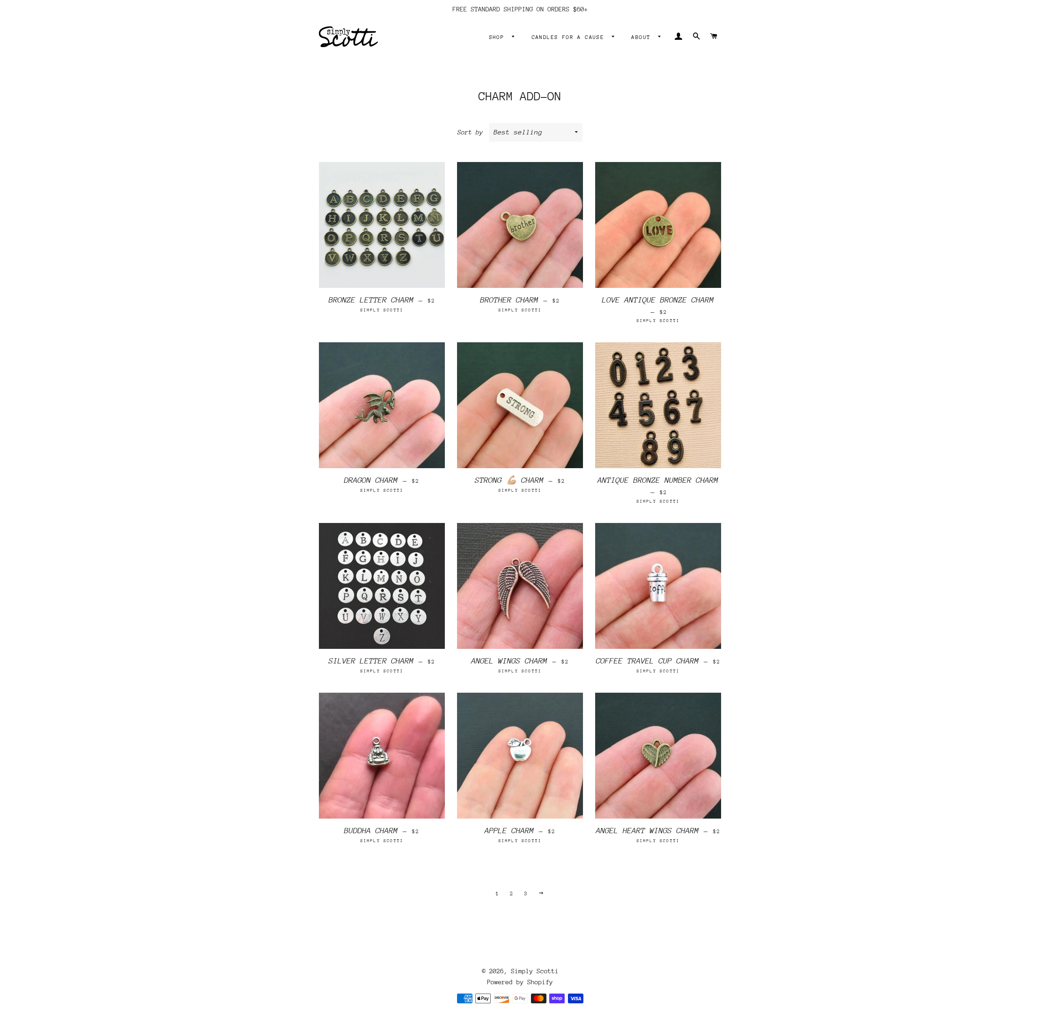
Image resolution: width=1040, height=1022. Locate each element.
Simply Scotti (535, 971)
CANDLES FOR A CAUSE (570, 37)
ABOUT (642, 37)
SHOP (498, 37)
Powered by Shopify (520, 982)
